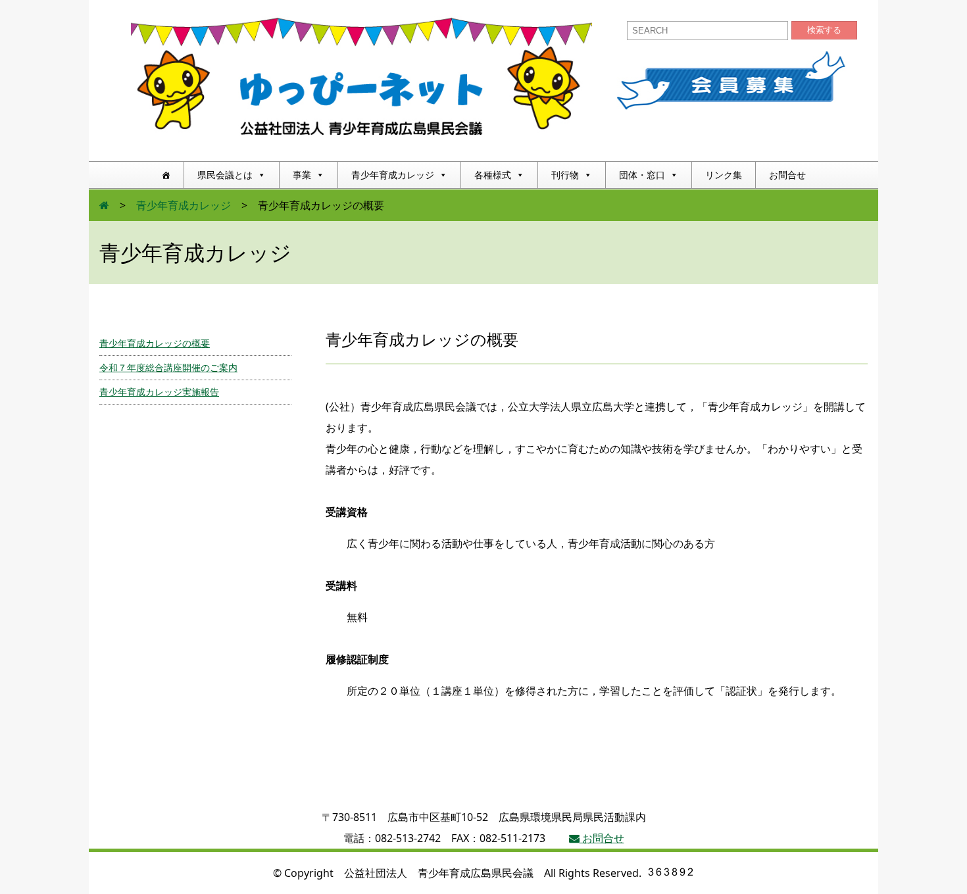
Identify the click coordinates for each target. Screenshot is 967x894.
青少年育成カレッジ (392, 174)
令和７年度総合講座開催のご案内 (168, 367)
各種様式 (492, 174)
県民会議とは (225, 174)
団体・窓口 (642, 174)
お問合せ (787, 174)
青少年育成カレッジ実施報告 (159, 391)
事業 (302, 174)
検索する (824, 30)
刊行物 (565, 174)
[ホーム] (166, 175)
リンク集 (723, 174)
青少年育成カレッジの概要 (154, 343)
